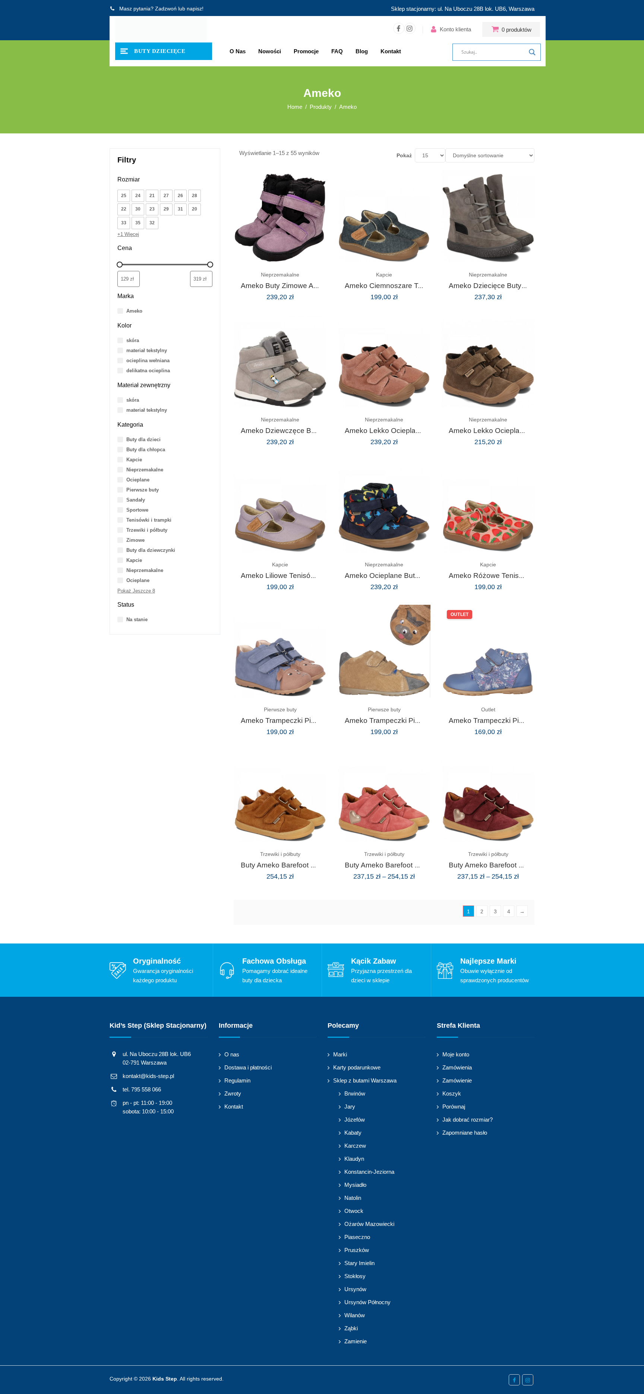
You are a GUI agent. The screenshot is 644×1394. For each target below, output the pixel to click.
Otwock (353, 1211)
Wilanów (354, 1315)
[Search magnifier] (532, 52)
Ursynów (355, 1289)
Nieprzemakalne (280, 275)
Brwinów (354, 1093)
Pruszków (356, 1250)
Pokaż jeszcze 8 (136, 591)
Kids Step (164, 1379)
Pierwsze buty (280, 709)
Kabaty (353, 1132)
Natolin (352, 1198)
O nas (238, 51)
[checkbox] (123, 196)
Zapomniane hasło (464, 1132)
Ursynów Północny (367, 1302)
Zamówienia (457, 1067)
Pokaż (404, 155)
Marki (340, 1054)
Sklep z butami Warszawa (365, 1080)
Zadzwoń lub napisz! (179, 9)
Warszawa (521, 9)
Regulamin (237, 1080)
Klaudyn (354, 1159)
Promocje (306, 51)
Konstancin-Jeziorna (369, 1172)
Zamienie (355, 1341)
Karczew (355, 1145)
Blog (362, 51)
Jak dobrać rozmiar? (467, 1119)
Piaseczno (357, 1237)
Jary (349, 1106)
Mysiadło (355, 1185)
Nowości (269, 51)
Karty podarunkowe (357, 1067)
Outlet (488, 709)
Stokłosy (355, 1276)
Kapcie (384, 275)
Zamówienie (457, 1080)
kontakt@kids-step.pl (148, 1076)
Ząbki (351, 1328)
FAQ (337, 51)
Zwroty (232, 1093)
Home (294, 107)
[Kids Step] (161, 29)
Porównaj (453, 1106)
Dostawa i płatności (248, 1067)
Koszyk (451, 1093)
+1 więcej (128, 234)
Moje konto (455, 1054)
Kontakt (391, 51)
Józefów (354, 1119)
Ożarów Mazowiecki (369, 1224)
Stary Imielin (359, 1263)
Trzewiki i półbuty (280, 854)
